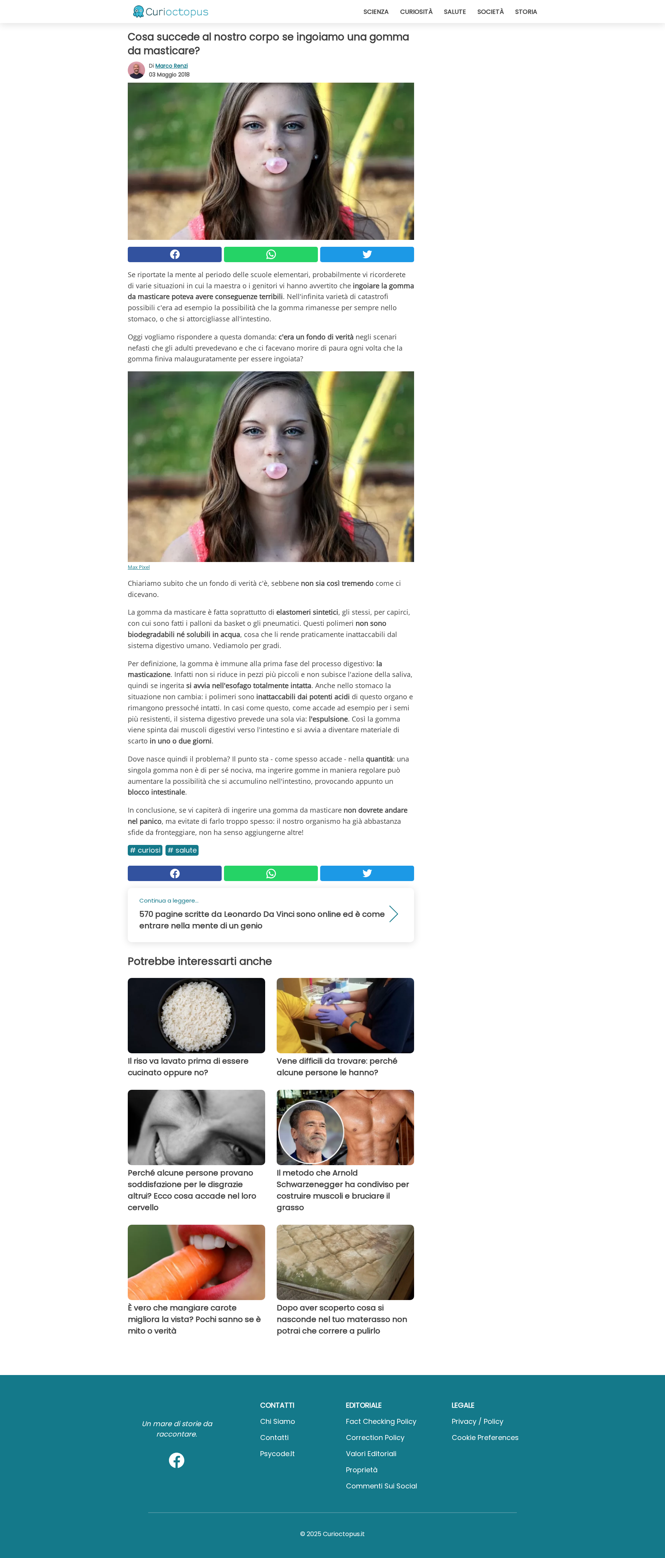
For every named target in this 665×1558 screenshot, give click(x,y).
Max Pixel (139, 567)
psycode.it (277, 1453)
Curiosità (416, 11)
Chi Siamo (277, 1421)
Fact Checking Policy (381, 1421)
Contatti (274, 1437)
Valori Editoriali (371, 1453)
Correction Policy (375, 1437)
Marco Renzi (171, 66)
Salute (455, 11)
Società (491, 11)
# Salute (182, 850)
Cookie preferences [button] (485, 1437)
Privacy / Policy (477, 1421)
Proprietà (362, 1470)
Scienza (376, 11)
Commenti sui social (381, 1486)
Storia (526, 11)
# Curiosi (145, 850)
